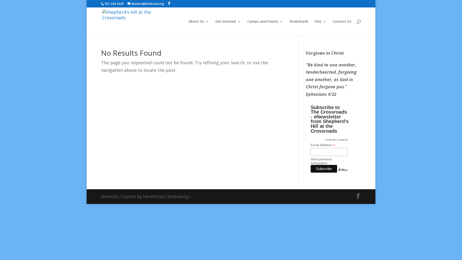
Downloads (299, 22)
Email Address (323, 145)
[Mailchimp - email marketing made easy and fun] (342, 173)
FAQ (318, 22)
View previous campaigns (321, 161)
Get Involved (225, 22)
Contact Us (342, 22)
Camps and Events (262, 22)
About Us (196, 22)
